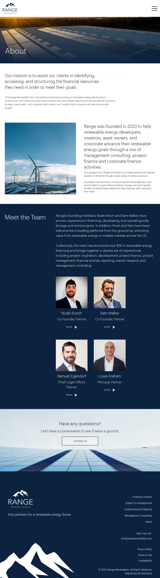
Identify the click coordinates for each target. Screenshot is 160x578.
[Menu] (155, 8)
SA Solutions (145, 573)
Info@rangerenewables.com (136, 538)
